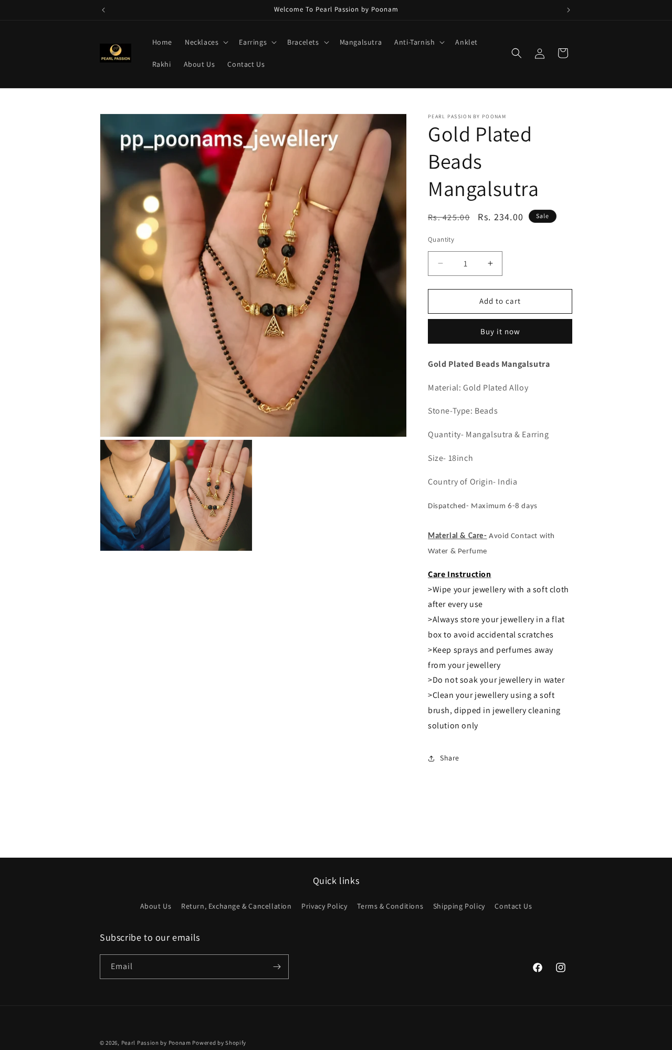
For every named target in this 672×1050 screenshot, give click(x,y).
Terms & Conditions (390, 906)
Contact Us (513, 906)
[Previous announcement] (103, 10)
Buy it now (500, 331)
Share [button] (449, 758)
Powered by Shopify (219, 1042)
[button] (205, 42)
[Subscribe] (276, 966)
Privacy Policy (324, 906)
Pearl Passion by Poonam (156, 1042)
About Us (156, 906)
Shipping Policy (459, 906)
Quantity (441, 239)
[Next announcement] (568, 10)
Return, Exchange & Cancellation (236, 906)
